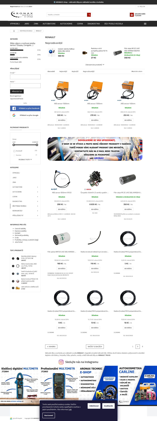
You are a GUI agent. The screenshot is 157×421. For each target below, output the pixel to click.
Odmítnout (94, 406)
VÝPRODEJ (16, 173)
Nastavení (48, 415)
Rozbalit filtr (24, 159)
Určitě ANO (14, 48)
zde (70, 409)
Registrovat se (15, 7)
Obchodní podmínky (22, 235)
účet (30, 7)
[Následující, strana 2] (138, 347)
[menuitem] (15, 24)
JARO (14, 178)
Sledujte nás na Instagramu (81, 362)
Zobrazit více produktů (94, 65)
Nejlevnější (63, 71)
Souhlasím (108, 406)
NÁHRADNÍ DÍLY (17, 211)
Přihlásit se (17, 91)
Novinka (26, 155)
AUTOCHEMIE (17, 192)
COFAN (15, 196)
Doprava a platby (20, 231)
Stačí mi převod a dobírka (19, 57)
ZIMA (14, 182)
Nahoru (52, 347)
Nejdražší (75, 71)
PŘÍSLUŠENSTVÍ (18, 215)
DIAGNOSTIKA (17, 201)
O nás (17, 238)
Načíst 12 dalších (95, 347)
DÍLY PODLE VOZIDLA (19, 206)
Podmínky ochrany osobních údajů (26, 240)
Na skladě (26, 151)
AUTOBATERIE (17, 187)
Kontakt (17, 233)
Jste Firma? (19, 242)
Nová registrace (15, 96)
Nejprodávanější (88, 71)
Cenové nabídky (20, 229)
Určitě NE (13, 53)
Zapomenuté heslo (16, 99)
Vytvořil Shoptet (17, 418)
